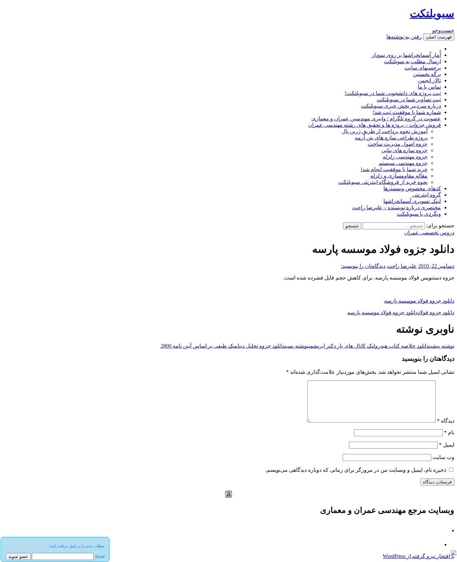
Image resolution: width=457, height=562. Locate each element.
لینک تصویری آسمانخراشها (412, 201)
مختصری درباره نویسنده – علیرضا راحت (396, 207)
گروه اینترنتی (426, 195)
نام (449, 432)
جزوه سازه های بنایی (404, 150)
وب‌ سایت (443, 457)
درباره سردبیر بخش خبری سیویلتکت (401, 106)
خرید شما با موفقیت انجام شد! (394, 169)
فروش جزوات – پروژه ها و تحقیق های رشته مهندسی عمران (374, 125)
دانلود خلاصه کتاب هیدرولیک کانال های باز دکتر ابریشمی (381, 346)
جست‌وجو (443, 30)
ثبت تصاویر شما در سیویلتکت (409, 99)
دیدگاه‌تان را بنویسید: (363, 266)
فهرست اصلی (439, 36)
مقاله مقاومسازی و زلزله (399, 176)
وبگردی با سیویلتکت (419, 214)
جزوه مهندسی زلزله (405, 156)
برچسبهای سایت (422, 68)
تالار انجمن (429, 80)
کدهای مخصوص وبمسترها (412, 188)
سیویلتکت (432, 13)
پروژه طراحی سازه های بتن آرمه (391, 137)
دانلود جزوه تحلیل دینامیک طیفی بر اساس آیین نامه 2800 (234, 346)
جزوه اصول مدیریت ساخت (398, 144)
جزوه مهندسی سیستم (403, 163)
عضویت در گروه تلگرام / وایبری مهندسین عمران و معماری (376, 118)
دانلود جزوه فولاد (436, 312)
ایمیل (446, 445)
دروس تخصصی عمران (429, 232)
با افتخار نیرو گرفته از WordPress (418, 556)
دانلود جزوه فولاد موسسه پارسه (419, 301)
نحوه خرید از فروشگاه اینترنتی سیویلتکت (383, 182)
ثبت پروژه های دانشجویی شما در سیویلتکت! (393, 93)
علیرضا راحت (402, 266)
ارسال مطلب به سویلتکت (412, 61)
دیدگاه (445, 421)
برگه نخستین (427, 74)
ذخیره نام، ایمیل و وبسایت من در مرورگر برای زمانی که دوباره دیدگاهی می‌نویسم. (355, 470)
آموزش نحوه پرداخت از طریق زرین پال (385, 131)
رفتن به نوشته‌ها (404, 36)
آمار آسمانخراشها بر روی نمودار (406, 55)
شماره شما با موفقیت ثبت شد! (407, 112)
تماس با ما (429, 87)
